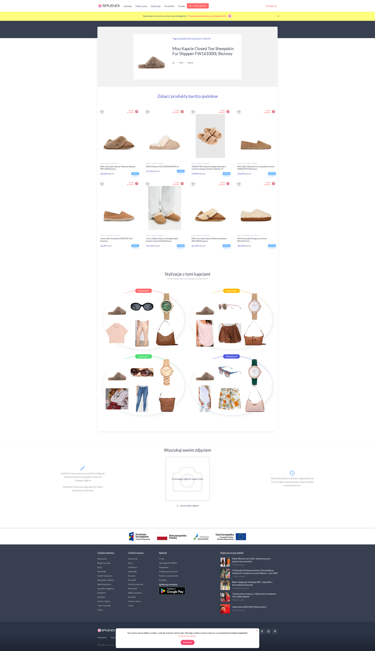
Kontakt (163, 580)
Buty (181, 62)
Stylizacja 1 (143, 290)
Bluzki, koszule (103, 563)
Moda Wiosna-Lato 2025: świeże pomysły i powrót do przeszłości (251, 559)
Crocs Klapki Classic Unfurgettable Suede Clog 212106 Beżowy (162, 239)
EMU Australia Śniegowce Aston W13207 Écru (252, 239)
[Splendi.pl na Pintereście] (275, 631)
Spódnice (101, 592)
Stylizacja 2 (231, 290)
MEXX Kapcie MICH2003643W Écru (162, 166)
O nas (161, 558)
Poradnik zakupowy (240, 588)
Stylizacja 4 (231, 356)
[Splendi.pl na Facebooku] (262, 631)
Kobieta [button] (128, 6)
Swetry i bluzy (103, 601)
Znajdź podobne (130, 111)
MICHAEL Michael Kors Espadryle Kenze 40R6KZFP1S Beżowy (255, 167)
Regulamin (163, 567)
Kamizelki (101, 571)
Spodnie (132, 597)
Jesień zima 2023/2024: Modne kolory (249, 607)
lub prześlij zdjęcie (189, 505)
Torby (100, 609)
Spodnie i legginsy (105, 588)
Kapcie (190, 62)
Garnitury (132, 567)
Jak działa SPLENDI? (168, 563)
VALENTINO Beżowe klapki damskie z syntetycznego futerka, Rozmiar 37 (209, 167)
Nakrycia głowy (104, 584)
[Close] (278, 16)
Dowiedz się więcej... (187, 636)
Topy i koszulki (104, 605)
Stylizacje (156, 6)
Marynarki (132, 588)
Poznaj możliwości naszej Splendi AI (207, 16)
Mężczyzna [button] (141, 6)
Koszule (131, 575)
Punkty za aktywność (168, 575)
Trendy (181, 6)
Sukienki (101, 597)
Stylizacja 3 (143, 356)
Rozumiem (187, 642)
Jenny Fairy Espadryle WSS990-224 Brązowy (116, 239)
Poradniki (169, 6)
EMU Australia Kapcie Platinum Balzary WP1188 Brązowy (209, 239)
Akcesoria (101, 558)
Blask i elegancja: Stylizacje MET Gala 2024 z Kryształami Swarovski (252, 583)
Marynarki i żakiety (105, 580)
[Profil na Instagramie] (268, 631)
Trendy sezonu (238, 564)
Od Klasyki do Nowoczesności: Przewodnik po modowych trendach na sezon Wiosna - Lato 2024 (255, 571)
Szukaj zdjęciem (199, 6)
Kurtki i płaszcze (104, 575)
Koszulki (132, 580)
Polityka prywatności (168, 571)
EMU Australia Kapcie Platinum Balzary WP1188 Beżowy (117, 167)
